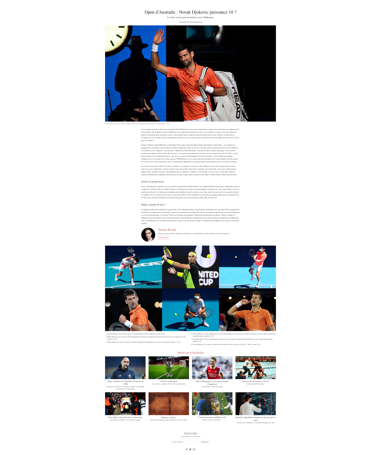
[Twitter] (190, 449)
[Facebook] (186, 449)
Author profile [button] (163, 237)
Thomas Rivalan (196, 22)
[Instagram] (194, 449)
